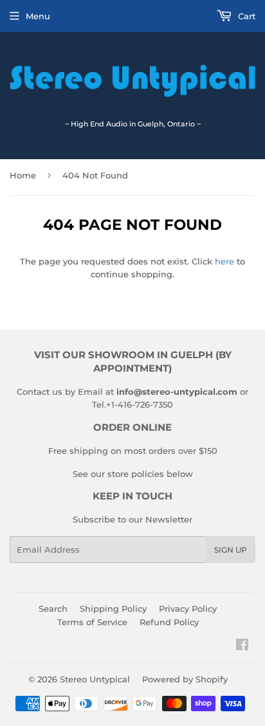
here (224, 261)
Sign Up (230, 550)
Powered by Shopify (185, 679)
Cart (245, 16)
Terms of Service (92, 622)
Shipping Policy (113, 608)
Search (53, 608)
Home (23, 175)
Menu (38, 16)
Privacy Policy (188, 608)
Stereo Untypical (95, 679)
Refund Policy (169, 622)
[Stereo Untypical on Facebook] (242, 646)
